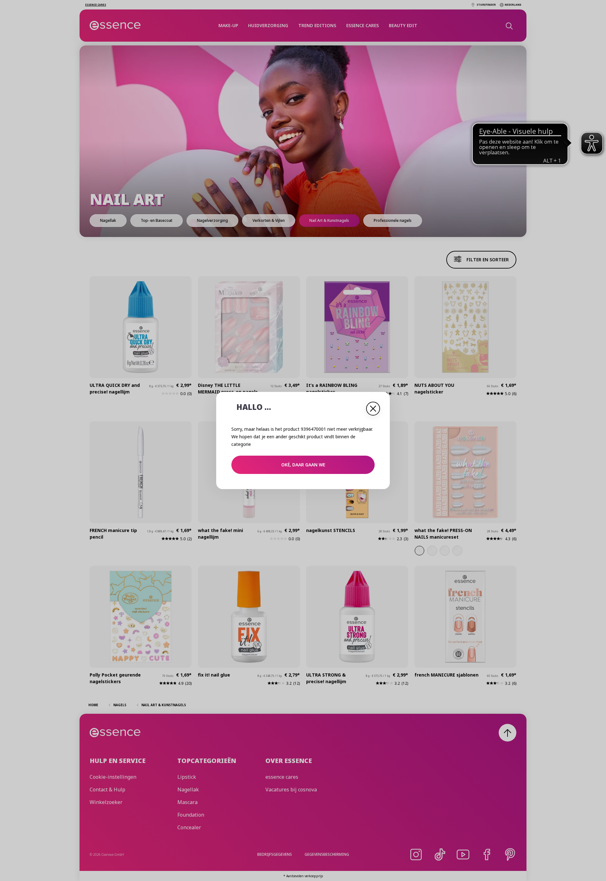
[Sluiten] (373, 408)
